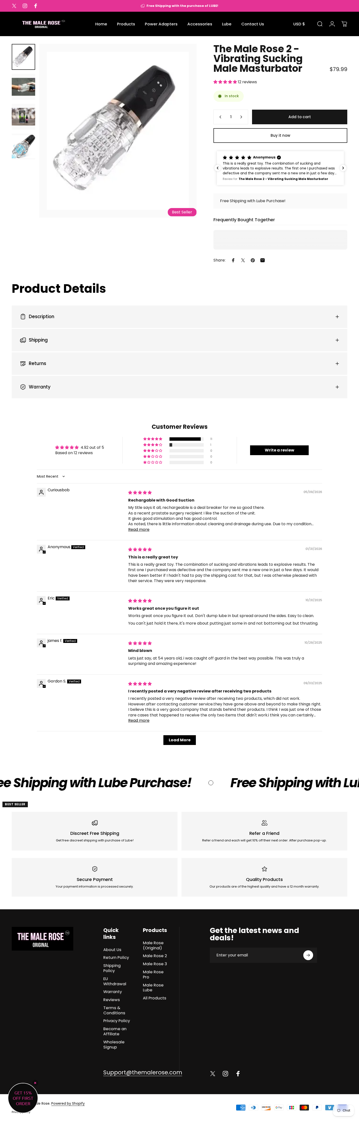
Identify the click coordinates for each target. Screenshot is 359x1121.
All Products (154, 998)
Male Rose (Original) (153, 946)
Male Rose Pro (153, 975)
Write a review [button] (279, 450)
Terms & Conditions (114, 1011)
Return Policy (116, 957)
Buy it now (280, 135)
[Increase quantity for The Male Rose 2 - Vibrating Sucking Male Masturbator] (242, 117)
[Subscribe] (308, 955)
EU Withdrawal (114, 981)
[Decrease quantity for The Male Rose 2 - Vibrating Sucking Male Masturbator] (219, 117)
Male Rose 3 (155, 964)
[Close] (35, 1083)
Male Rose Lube (153, 988)
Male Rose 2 (155, 956)
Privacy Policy (116, 1021)
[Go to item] (23, 57)
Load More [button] (179, 740)
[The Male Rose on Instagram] (225, 1074)
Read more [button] (138, 529)
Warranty (112, 992)
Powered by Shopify (68, 1103)
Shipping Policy (112, 968)
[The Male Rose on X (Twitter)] (213, 1074)
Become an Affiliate (115, 1032)
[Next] (184, 140)
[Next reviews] (343, 168)
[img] (140, 492)
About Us (112, 950)
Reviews (111, 1000)
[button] (225, 82)
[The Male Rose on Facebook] (238, 1074)
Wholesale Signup (114, 1045)
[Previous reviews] (217, 168)
